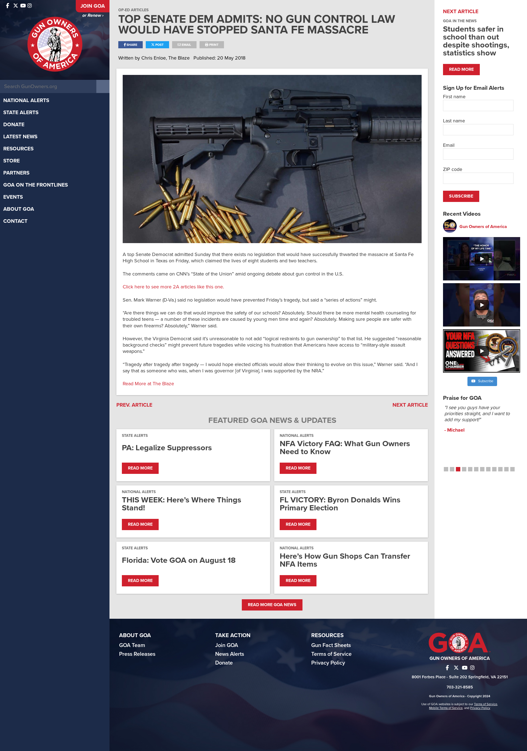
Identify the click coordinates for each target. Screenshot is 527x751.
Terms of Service (331, 654)
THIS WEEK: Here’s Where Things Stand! (181, 504)
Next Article (410, 405)
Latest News (20, 137)
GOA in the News (459, 21)
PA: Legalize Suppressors (167, 448)
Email (186, 45)
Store (11, 161)
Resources (18, 149)
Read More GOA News (272, 604)
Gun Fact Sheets (331, 645)
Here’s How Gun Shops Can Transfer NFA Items (345, 560)
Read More (140, 468)
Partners (16, 173)
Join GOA (92, 6)
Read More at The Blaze (148, 384)
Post (159, 45)
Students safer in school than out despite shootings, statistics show (476, 41)
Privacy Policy (328, 663)
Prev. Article (134, 405)
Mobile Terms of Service (445, 708)
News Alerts (229, 654)
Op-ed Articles (133, 10)
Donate (13, 125)
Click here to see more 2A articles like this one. (173, 287)
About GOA (18, 209)
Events (13, 197)
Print (213, 45)
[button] (446, 469)
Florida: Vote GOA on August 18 (179, 560)
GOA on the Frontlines (35, 185)
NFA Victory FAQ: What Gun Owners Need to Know (345, 447)
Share (131, 45)
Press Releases (137, 654)
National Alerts (26, 100)
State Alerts (20, 112)
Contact (15, 221)
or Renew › (92, 15)
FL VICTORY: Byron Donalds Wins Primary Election (340, 504)
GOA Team (132, 645)
